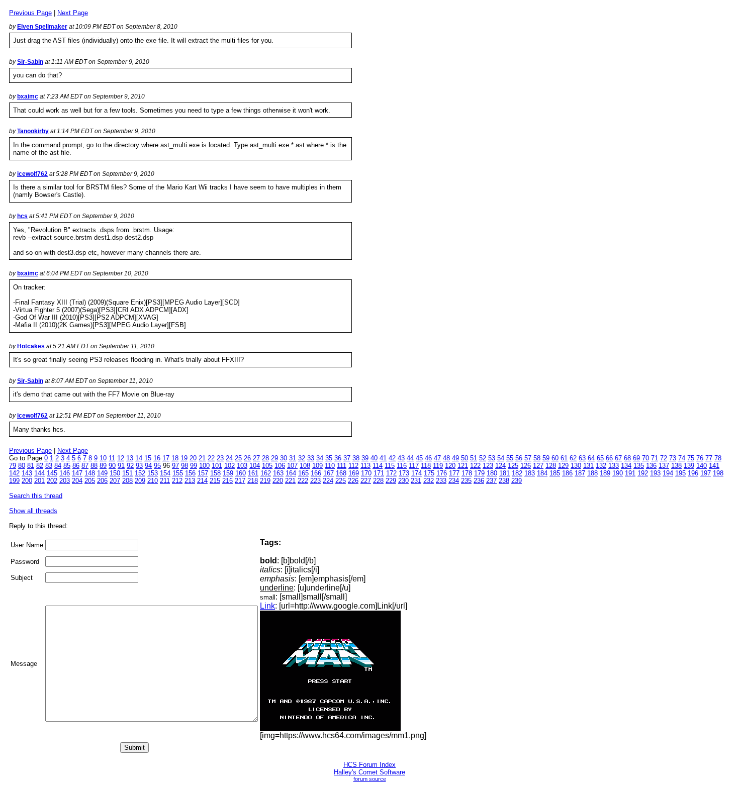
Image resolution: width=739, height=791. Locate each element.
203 (64, 480)
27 (256, 458)
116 (402, 465)
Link (267, 606)
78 (717, 458)
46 (428, 458)
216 (227, 480)
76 (699, 458)
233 (441, 480)
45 (419, 458)
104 (254, 465)
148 (89, 473)
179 (479, 473)
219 (265, 480)
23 (220, 458)
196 (693, 473)
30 (283, 458)
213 (189, 480)
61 (564, 458)
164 (291, 473)
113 (365, 465)
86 (75, 465)
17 (165, 458)
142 (14, 473)
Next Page (72, 13)
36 (337, 458)
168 (341, 473)
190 (617, 473)
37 (346, 458)
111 (341, 465)
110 (330, 465)
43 (401, 458)
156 (190, 473)
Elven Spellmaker (42, 26)
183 (529, 473)
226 (353, 480)
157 (203, 473)
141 (714, 465)
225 (340, 480)
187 (580, 473)
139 (689, 465)
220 (277, 480)
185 (554, 473)
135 (638, 465)
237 (491, 480)
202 (52, 480)
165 (303, 473)
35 (328, 458)
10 (103, 458)
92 (130, 465)
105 (267, 465)
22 (211, 458)
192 (642, 473)
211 (165, 480)
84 (57, 465)
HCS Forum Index (369, 764)
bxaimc (27, 96)
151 (127, 473)
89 (103, 465)
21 (202, 458)
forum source (369, 779)
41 (383, 458)
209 (140, 480)
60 (555, 458)
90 (112, 465)
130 (576, 465)
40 (374, 458)
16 (156, 458)
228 (378, 480)
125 (513, 465)
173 (404, 473)
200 (27, 480)
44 (410, 458)
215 (215, 480)
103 (242, 465)
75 (690, 458)
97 (175, 465)
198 (718, 473)
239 (516, 480)
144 (39, 473)
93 (139, 465)
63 (582, 458)
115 (390, 465)
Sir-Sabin (30, 61)
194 (668, 473)
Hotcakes (31, 346)
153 (152, 473)
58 (536, 458)
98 (184, 465)
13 (129, 458)
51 (473, 458)
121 (462, 465)
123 (488, 465)
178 (466, 473)
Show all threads (33, 511)
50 (464, 458)
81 (30, 465)
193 (655, 473)
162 (265, 473)
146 (64, 473)
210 (152, 480)
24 (229, 458)
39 (364, 458)
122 (475, 465)
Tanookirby (33, 131)
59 (545, 458)
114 (378, 465)
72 (663, 458)
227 (365, 480)
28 (265, 458)
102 (229, 465)
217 (240, 480)
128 (550, 465)
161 (253, 473)
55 (509, 458)
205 (89, 480)
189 (605, 473)
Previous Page (30, 13)
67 (618, 458)
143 (27, 473)
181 (504, 473)
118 (426, 465)
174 (416, 473)
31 (292, 458)
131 (588, 465)
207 (115, 480)
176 (441, 473)
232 (428, 480)
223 (315, 480)
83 (48, 465)
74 (681, 458)
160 (240, 473)
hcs (22, 216)
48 (446, 458)
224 (328, 480)
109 (317, 465)
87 (84, 465)
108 (305, 465)
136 (651, 465)
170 (366, 473)
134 (626, 465)
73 (672, 458)
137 (664, 465)
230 (403, 480)
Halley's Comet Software (369, 772)
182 (517, 473)
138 (676, 465)
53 (491, 458)
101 (217, 465)
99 (193, 465)
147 (77, 473)
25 (238, 458)
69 (636, 458)
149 (102, 473)
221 (290, 480)
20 (193, 458)
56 (518, 458)
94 (148, 465)
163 (278, 473)
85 (66, 465)
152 (140, 473)
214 (202, 480)
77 (708, 458)
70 (645, 458)
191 (630, 473)
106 (279, 465)
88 (94, 465)
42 (392, 458)
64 (591, 458)
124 (500, 465)
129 (563, 465)
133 (613, 465)
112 (353, 465)
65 (600, 458)
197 (705, 473)
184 (542, 473)
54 (500, 458)
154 (165, 473)
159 (228, 473)
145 (52, 473)
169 (353, 473)
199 (14, 480)
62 (573, 458)
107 (292, 465)
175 (429, 473)
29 (274, 458)
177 (454, 473)
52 (482, 458)
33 (310, 458)
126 (525, 465)
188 (592, 473)
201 (39, 480)
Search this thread (35, 496)
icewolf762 (32, 173)
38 (355, 458)
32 (301, 458)
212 (177, 480)
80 (21, 465)
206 (102, 480)
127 (538, 465)
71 (654, 458)
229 (391, 480)
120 (450, 465)
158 (215, 473)
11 (112, 458)
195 (680, 473)
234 (453, 480)
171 (379, 473)
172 (391, 473)
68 (627, 458)
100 (204, 465)
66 (609, 458)
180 (492, 473)
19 (184, 458)
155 (177, 473)
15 (147, 458)
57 (527, 458)
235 (466, 480)
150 (115, 473)
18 (174, 458)
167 (328, 473)
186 (567, 473)
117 (414, 465)
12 (120, 458)
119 (438, 465)
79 (12, 465)
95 (157, 465)
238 (504, 480)
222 (303, 480)
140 (701, 465)
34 (319, 458)
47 (437, 458)
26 (247, 458)
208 (127, 480)
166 (316, 473)
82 (39, 465)
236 (479, 480)
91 (121, 465)
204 (77, 480)
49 (455, 458)
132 (601, 465)
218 (252, 480)
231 (416, 480)
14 (138, 458)
